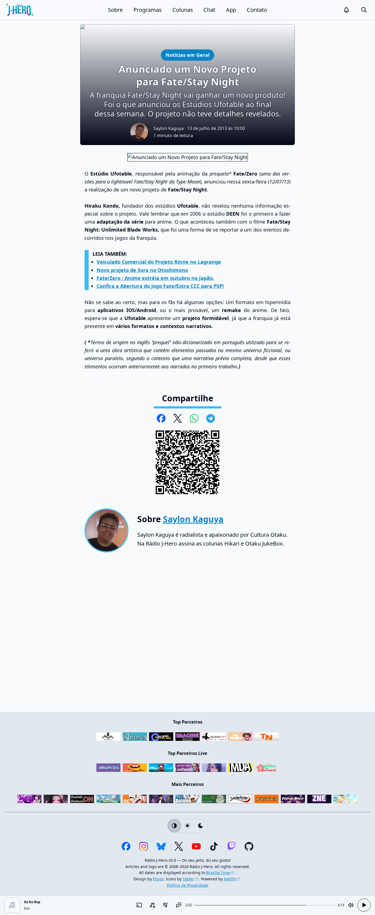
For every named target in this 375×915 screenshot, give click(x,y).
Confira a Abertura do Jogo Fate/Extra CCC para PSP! (160, 286)
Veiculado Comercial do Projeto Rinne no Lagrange (159, 261)
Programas (147, 9)
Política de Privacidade (187, 885)
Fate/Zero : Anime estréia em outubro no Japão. (155, 278)
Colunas (182, 9)
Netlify (230, 878)
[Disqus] (187, 634)
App (231, 9)
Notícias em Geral (187, 54)
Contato (257, 9)
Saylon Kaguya (168, 128)
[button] (346, 9)
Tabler (188, 878)
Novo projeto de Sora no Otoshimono (142, 270)
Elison (158, 878)
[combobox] (152, 905)
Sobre (115, 9)
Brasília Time (218, 872)
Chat (209, 9)
